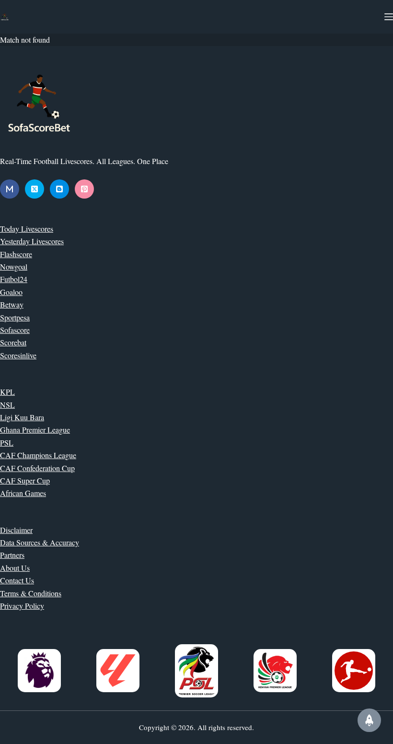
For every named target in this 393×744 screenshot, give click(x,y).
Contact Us (17, 580)
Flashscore (16, 254)
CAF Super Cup (25, 480)
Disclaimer (16, 530)
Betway (11, 304)
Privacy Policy (22, 606)
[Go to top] (369, 720)
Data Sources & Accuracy (39, 542)
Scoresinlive (18, 355)
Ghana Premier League (35, 430)
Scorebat (13, 342)
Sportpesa (15, 317)
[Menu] (388, 16)
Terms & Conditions (30, 593)
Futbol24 (13, 279)
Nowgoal (13, 266)
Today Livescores (26, 229)
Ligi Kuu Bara (22, 417)
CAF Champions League (38, 455)
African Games (23, 493)
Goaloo (11, 292)
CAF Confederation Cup (37, 468)
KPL (7, 392)
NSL (7, 405)
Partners (12, 555)
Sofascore (15, 330)
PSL (6, 442)
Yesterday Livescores (32, 241)
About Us (15, 568)
